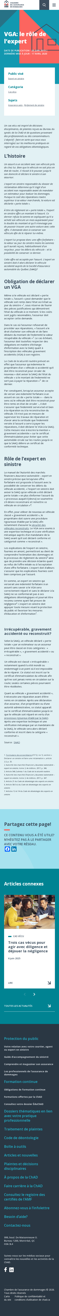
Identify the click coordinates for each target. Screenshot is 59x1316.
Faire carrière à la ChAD (23, 1186)
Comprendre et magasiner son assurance (28, 1064)
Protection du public (21, 1038)
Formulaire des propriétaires (19, 755)
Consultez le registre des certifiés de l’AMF (24, 1197)
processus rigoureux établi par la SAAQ (26, 718)
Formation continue (21, 1081)
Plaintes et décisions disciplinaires (21, 1166)
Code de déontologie (21, 1137)
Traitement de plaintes (23, 1129)
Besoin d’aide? (16, 1216)
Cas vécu (12, 92)
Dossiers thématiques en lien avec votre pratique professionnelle (28, 1116)
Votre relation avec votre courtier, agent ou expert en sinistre (28, 1048)
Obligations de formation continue (24, 1089)
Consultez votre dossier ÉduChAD (23, 1104)
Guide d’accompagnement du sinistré (26, 1056)
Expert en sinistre (16, 78)
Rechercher (44, 5)
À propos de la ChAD (21, 1177)
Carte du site (7, 1298)
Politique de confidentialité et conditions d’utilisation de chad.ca (32, 1298)
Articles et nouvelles (21, 1155)
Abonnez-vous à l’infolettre (26, 1208)
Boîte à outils (15, 1146)
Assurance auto (15, 105)
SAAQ (17, 742)
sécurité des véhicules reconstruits (25, 526)
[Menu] (54, 5)
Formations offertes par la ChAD (23, 1096)
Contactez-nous (17, 1225)
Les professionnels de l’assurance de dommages (26, 1073)
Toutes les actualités (18, 1005)
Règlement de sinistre (34, 105)
